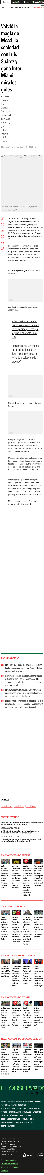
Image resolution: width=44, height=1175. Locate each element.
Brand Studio (35, 1108)
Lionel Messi (7, 806)
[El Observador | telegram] (37, 1093)
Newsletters (7, 1122)
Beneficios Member (24, 1101)
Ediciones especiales (10, 1119)
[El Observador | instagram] (33, 1089)
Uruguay (6, 2)
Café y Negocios (18, 1105)
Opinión (4, 1115)
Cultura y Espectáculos (20, 1112)
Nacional (5, 1105)
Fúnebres (14, 1115)
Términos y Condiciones (10, 1167)
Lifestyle (37, 1112)
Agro (24, 1108)
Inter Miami (31, 806)
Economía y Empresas (11, 1108)
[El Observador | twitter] (24, 1089)
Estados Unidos (8, 1126)
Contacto (4, 1171)
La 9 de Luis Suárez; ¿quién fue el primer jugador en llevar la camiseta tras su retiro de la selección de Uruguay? (20, 832)
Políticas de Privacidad (9, 1164)
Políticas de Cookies (8, 1160)
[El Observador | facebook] (28, 1089)
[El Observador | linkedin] (27, 1093)
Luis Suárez (19, 806)
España (29, 1122)
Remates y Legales (28, 1115)
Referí (38, 1101)
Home (3, 1101)
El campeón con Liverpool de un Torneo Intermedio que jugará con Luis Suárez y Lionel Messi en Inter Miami (21, 840)
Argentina (20, 1122)
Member (11, 1101)
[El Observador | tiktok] (42, 1089)
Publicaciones (27, 1119)
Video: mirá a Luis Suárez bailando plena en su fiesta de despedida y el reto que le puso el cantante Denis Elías (22, 823)
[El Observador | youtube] (37, 1089)
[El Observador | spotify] (32, 1093)
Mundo (4, 1112)
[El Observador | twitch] (42, 1093)
